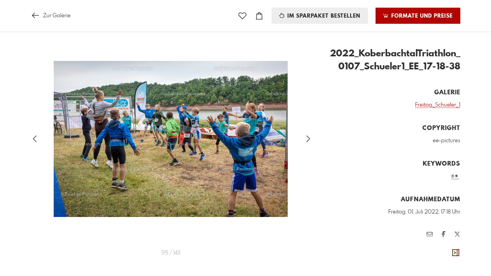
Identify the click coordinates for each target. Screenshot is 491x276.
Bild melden (447, 246)
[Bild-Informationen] (455, 253)
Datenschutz (447, 257)
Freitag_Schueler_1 (437, 105)
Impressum (417, 257)
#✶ (455, 176)
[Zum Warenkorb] (259, 16)
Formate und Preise (421, 16)
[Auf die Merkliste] (242, 16)
